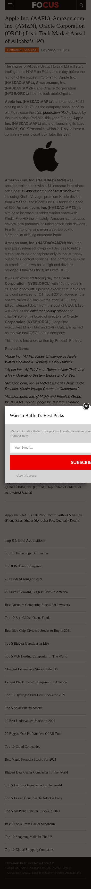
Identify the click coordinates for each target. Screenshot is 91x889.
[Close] (86, 406)
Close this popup (26, 475)
